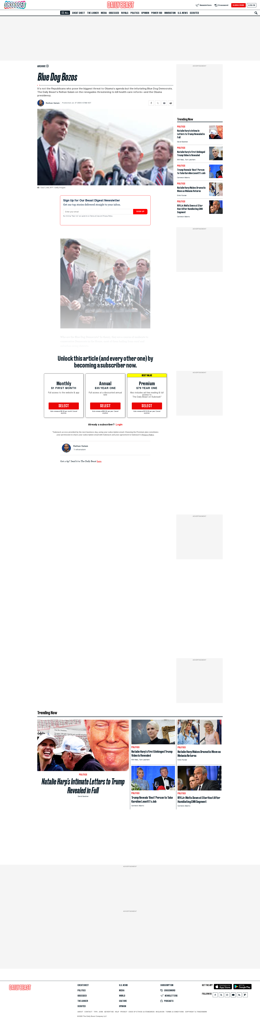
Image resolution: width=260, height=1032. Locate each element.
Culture (123, 1001)
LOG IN (251, 5)
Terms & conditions (175, 1012)
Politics (134, 13)
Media (104, 13)
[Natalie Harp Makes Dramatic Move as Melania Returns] (216, 195)
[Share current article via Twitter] (157, 103)
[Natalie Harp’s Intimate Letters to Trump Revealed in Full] (216, 138)
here (99, 461)
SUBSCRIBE (238, 5)
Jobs (101, 1012)
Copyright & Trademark (196, 1012)
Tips (96, 1012)
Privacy (123, 1012)
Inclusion (160, 1012)
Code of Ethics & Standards (141, 1012)
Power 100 (156, 13)
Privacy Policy (108, 216)
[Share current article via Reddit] (170, 103)
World (122, 996)
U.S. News (183, 13)
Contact (88, 1012)
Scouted (194, 13)
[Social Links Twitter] (221, 995)
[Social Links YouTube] (233, 995)
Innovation (170, 13)
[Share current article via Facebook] (151, 103)
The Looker (93, 13)
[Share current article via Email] (164, 103)
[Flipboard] (245, 995)
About (80, 1012)
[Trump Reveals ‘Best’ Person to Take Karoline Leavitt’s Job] (216, 177)
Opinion (145, 13)
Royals (124, 13)
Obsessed (114, 13)
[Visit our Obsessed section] (25, 5)
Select (64, 406)
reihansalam (80, 450)
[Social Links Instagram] (227, 995)
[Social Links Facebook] (215, 995)
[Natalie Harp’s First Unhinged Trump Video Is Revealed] (216, 159)
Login (119, 424)
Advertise (109, 1012)
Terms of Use (95, 216)
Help (117, 1012)
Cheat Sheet (78, 13)
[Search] (256, 12)
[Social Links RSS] (239, 995)
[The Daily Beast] (120, 5)
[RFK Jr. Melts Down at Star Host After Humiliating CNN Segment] (216, 213)
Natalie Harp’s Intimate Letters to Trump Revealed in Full (83, 786)
